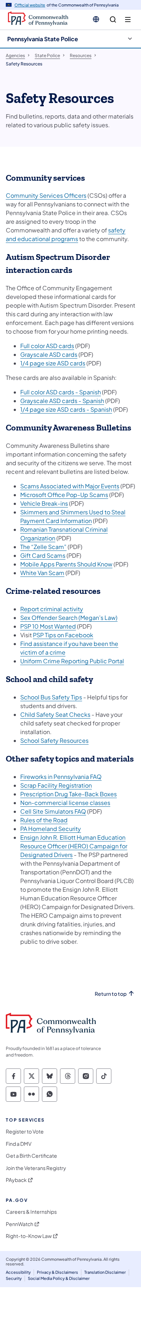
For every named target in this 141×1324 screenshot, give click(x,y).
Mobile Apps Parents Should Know (66, 564)
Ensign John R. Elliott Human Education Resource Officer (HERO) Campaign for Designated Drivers (73, 846)
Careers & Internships (31, 1212)
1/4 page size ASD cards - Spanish (66, 409)
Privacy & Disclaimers (57, 1272)
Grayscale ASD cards (48, 354)
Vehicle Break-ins (44, 503)
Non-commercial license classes (65, 802)
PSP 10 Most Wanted (48, 626)
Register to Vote (25, 1131)
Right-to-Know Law (29, 1236)
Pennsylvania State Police (42, 38)
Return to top (111, 994)
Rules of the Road (44, 820)
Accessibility (18, 1272)
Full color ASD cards (47, 346)
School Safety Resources (54, 740)
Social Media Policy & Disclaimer (59, 1278)
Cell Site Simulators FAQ (53, 811)
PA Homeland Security (50, 828)
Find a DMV (18, 1144)
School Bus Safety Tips (51, 697)
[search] (113, 20)
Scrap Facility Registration (56, 785)
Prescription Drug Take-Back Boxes (68, 794)
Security (14, 1278)
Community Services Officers (46, 195)
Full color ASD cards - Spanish (60, 392)
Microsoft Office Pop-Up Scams (64, 494)
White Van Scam (42, 573)
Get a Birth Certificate (31, 1156)
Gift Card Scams (42, 555)
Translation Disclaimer (105, 1272)
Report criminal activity (51, 609)
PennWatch (19, 1224)
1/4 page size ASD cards (52, 363)
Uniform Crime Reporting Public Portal (72, 661)
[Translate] (96, 19)
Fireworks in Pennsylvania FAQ (61, 776)
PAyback (16, 1180)
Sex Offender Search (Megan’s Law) (69, 617)
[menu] (127, 20)
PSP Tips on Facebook (63, 635)
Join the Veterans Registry (36, 1168)
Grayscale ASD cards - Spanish (62, 400)
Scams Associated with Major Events (69, 486)
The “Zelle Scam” (43, 546)
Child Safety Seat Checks (55, 714)
